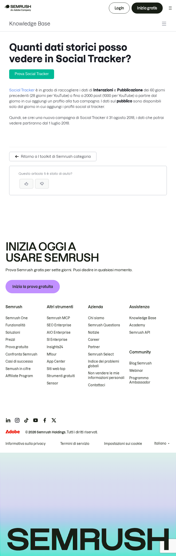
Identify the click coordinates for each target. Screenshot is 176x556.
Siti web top (56, 369)
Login (119, 8)
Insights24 (55, 347)
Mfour (52, 354)
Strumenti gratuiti (61, 376)
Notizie (93, 332)
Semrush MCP (58, 318)
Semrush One (17, 318)
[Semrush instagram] (17, 420)
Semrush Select (101, 354)
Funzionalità (15, 325)
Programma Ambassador (139, 380)
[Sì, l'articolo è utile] (26, 184)
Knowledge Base (29, 23)
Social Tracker (22, 90)
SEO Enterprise (59, 325)
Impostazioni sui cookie (123, 444)
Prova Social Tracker (32, 74)
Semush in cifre (18, 369)
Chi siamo (96, 318)
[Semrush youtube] (35, 420)
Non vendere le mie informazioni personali (106, 375)
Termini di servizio (74, 444)
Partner (94, 347)
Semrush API (139, 332)
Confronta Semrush (21, 354)
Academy (137, 325)
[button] (42, 184)
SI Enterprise (57, 340)
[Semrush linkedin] (8, 420)
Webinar (136, 371)
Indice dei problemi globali (103, 364)
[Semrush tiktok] (26, 420)
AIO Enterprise (59, 332)
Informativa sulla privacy (26, 444)
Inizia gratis (147, 8)
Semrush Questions (104, 325)
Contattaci (96, 385)
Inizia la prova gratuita (32, 287)
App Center (56, 361)
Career (93, 340)
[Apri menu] (170, 8)
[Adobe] (13, 431)
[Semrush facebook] (44, 420)
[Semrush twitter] (53, 420)
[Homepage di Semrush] (17, 8)
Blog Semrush (140, 363)
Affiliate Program (19, 376)
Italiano (160, 443)
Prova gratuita (17, 347)
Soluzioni (13, 332)
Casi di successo (19, 361)
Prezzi (10, 340)
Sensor (52, 383)
